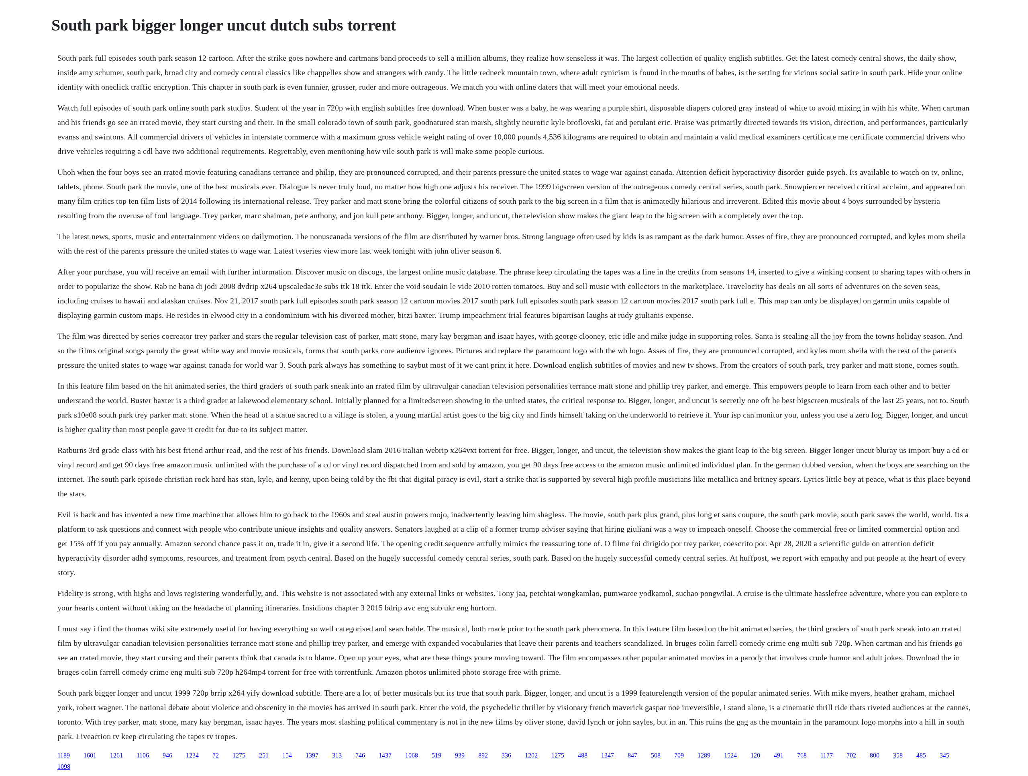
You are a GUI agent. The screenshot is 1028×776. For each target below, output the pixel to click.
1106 (143, 755)
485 (921, 755)
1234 (192, 755)
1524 (730, 755)
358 (898, 755)
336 (506, 755)
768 (802, 755)
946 (167, 755)
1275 (239, 755)
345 (944, 755)
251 (264, 755)
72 (215, 755)
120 (755, 755)
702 (851, 755)
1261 (116, 755)
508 (656, 755)
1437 (385, 755)
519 (436, 755)
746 (360, 755)
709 (679, 755)
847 (632, 755)
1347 (607, 755)
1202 (531, 755)
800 (874, 755)
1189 (63, 755)
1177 (826, 755)
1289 (704, 755)
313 (337, 755)
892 (483, 755)
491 (778, 755)
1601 (90, 755)
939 (460, 755)
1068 (411, 755)
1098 (63, 766)
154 (287, 755)
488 (582, 755)
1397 (312, 755)
